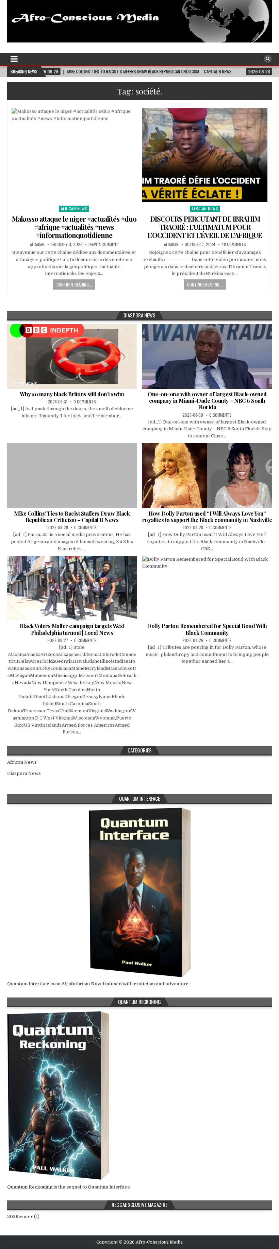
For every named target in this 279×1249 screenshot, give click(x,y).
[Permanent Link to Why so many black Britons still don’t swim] (72, 356)
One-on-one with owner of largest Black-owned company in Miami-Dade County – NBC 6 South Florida (207, 401)
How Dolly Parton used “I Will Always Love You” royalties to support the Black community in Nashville (207, 516)
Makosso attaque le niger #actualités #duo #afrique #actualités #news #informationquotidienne (74, 227)
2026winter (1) (23, 1216)
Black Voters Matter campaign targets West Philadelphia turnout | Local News (72, 629)
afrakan (37, 244)
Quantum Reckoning (29, 1187)
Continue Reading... (74, 284)
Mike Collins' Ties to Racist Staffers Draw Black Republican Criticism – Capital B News (72, 516)
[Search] (268, 59)
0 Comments (84, 401)
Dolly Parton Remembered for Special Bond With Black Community (207, 629)
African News (74, 208)
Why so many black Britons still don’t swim (72, 394)
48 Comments (233, 244)
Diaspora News (24, 773)
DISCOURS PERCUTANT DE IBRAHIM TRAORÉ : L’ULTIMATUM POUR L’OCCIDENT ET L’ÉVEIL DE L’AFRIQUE (205, 227)
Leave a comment (103, 244)
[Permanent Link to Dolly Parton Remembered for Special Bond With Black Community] (207, 588)
